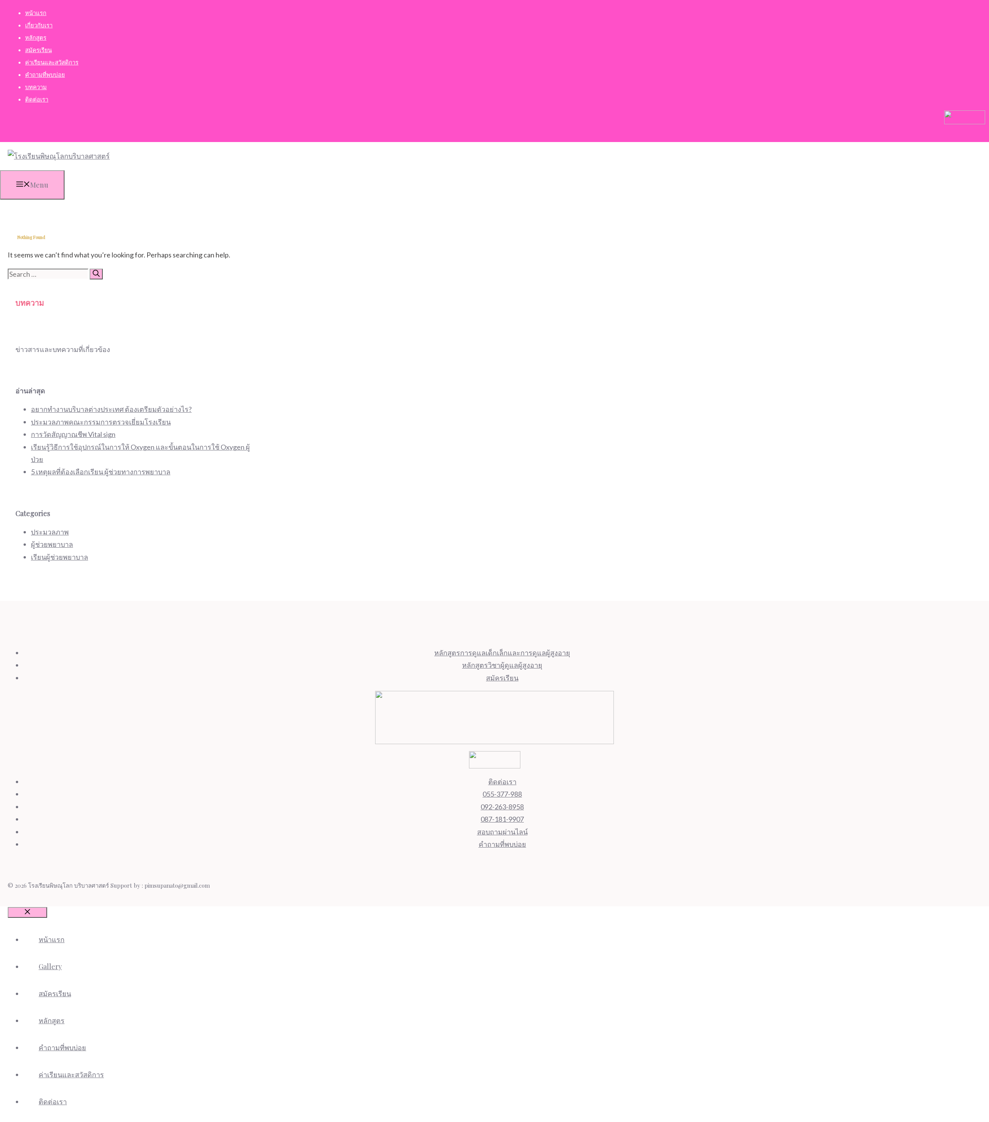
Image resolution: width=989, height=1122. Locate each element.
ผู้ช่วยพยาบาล (52, 544)
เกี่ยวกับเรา (39, 25)
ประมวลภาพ (50, 532)
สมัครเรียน (38, 50)
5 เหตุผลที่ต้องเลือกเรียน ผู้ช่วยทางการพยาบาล (100, 471)
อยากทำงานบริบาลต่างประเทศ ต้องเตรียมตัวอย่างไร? (111, 409)
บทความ (36, 87)
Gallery (50, 966)
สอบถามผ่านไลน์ (502, 832)
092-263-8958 (502, 806)
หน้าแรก (35, 13)
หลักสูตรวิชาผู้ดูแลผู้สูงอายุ (502, 665)
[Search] (96, 274)
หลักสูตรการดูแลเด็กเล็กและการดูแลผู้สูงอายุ (502, 652)
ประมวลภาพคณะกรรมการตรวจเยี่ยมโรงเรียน (101, 422)
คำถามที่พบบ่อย (45, 74)
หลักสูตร (35, 37)
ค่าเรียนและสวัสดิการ (51, 62)
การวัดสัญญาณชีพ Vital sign (73, 434)
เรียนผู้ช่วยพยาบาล (59, 557)
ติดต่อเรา (36, 99)
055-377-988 (502, 794)
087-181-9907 (502, 819)
